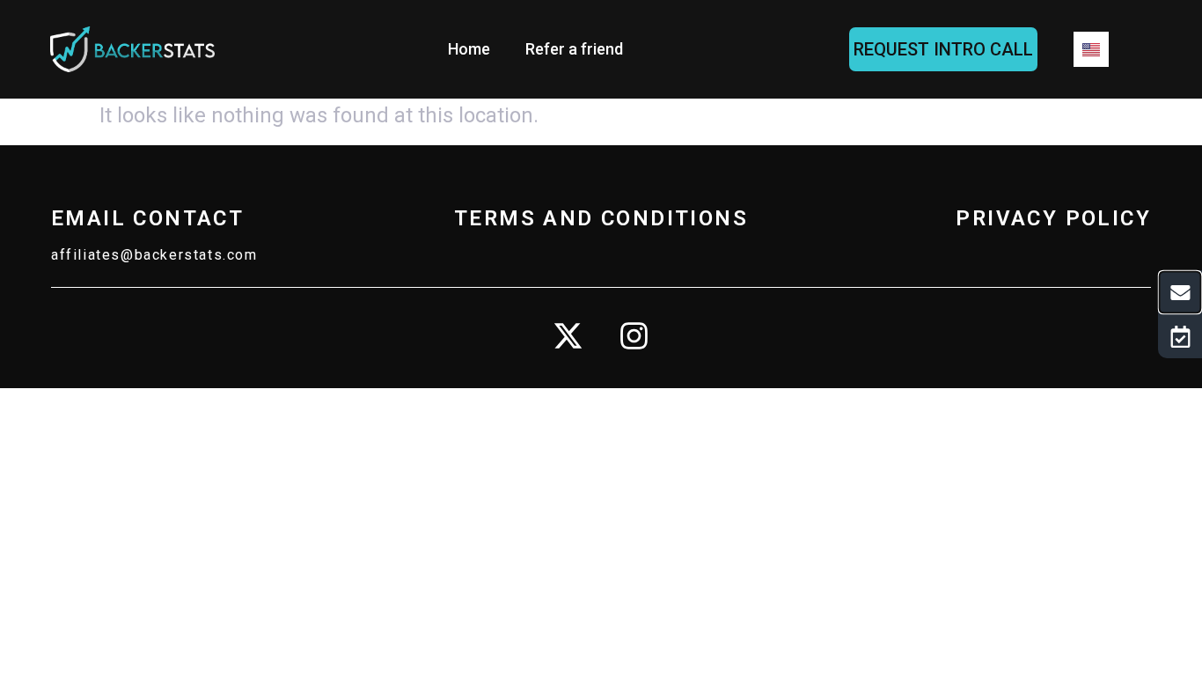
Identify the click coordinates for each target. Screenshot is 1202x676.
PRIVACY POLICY (1053, 218)
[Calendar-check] (1180, 336)
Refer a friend (574, 49)
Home (469, 49)
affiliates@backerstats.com (154, 254)
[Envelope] (1180, 292)
